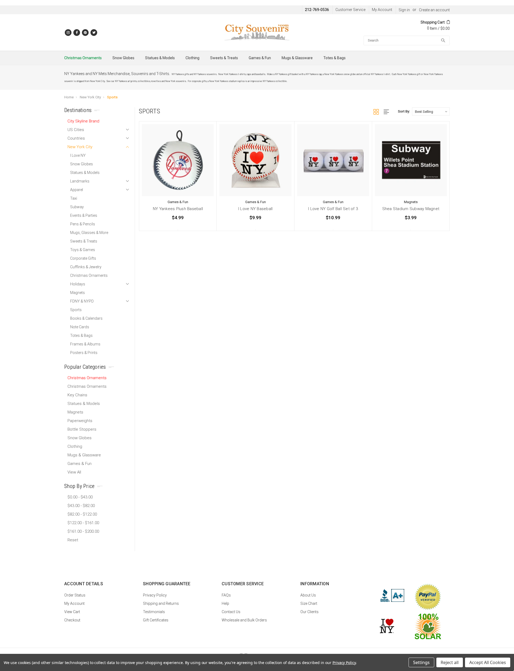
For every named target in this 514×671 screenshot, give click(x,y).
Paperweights (79, 420)
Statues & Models (160, 58)
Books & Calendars (86, 318)
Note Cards (79, 327)
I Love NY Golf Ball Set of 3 (333, 208)
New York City (90, 97)
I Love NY (78, 155)
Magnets (77, 292)
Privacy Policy (155, 595)
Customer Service (350, 10)
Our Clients (309, 612)
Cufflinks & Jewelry (85, 267)
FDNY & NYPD (82, 301)
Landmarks (79, 181)
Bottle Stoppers (81, 429)
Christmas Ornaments (83, 58)
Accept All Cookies (487, 662)
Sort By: (404, 111)
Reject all (450, 662)
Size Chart (308, 603)
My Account (382, 10)
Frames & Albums (85, 344)
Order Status (74, 595)
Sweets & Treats (224, 58)
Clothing (192, 58)
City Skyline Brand (83, 121)
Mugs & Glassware (297, 58)
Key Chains (77, 395)
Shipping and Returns (161, 603)
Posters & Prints (83, 353)
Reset (72, 540)
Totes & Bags (334, 58)
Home (69, 97)
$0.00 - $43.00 (80, 497)
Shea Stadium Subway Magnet (411, 208)
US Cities (75, 129)
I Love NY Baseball (255, 208)
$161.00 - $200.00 (83, 531)
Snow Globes (123, 58)
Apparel (76, 190)
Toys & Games (82, 250)
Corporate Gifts (83, 258)
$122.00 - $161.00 (83, 522)
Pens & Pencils (82, 224)
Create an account (434, 10)
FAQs (226, 595)
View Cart (72, 612)
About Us (308, 595)
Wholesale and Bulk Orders (244, 620)
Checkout (72, 620)
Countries (76, 138)
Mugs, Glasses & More (89, 232)
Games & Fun (260, 58)
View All (74, 472)
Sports (112, 97)
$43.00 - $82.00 (81, 505)
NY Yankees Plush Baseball (178, 208)
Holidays (77, 284)
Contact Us (231, 612)
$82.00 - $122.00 (82, 514)
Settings (421, 662)
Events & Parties (83, 215)
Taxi (73, 198)
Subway (77, 207)
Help (225, 603)
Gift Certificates (155, 620)
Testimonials (154, 612)
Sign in (404, 10)
